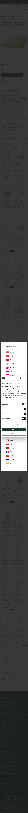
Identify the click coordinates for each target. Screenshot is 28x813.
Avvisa (14, 433)
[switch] (24, 409)
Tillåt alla (14, 429)
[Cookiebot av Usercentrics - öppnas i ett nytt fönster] (19, 378)
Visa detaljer (20, 424)
